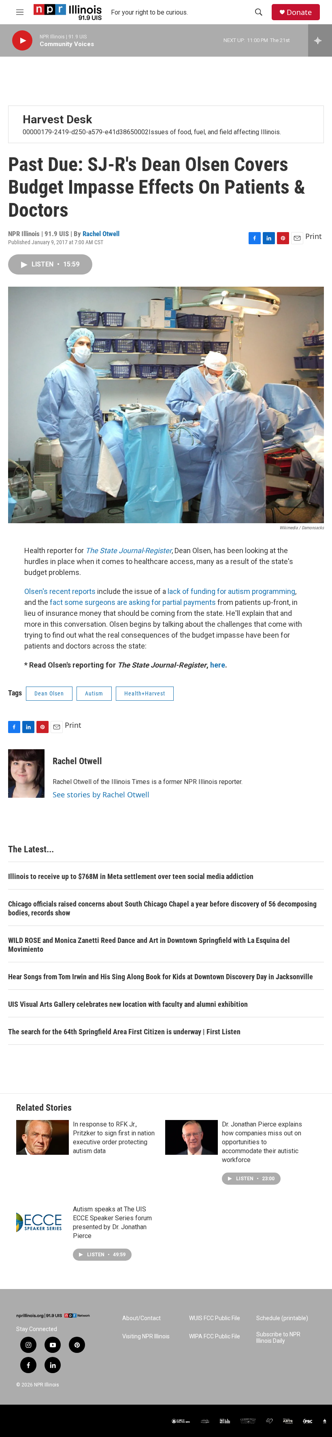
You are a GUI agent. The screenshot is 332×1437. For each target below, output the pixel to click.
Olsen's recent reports (60, 591)
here (217, 665)
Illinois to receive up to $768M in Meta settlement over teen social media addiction (130, 876)
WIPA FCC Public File (214, 1336)
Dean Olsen (49, 693)
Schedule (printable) (282, 1318)
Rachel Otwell (101, 234)
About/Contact (141, 1318)
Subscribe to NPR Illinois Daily (278, 1337)
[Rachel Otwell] (26, 773)
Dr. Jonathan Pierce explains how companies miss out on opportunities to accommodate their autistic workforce (262, 1142)
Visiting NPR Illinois (146, 1336)
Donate (299, 12)
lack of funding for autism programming (231, 591)
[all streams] (320, 40)
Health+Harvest (144, 693)
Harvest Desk (57, 119)
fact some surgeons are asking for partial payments (133, 602)
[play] (22, 40)
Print (313, 236)
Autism (94, 693)
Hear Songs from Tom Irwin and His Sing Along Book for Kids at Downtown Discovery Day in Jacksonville (160, 976)
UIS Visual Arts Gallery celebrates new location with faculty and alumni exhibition (128, 1004)
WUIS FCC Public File (214, 1318)
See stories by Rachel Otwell (101, 794)
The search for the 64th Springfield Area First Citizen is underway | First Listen (124, 1031)
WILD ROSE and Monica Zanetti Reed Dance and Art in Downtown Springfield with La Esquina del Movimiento (149, 944)
